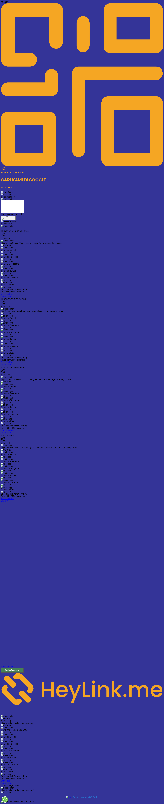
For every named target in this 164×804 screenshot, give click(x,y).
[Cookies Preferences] (5, 799)
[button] (82, 587)
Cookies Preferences (12, 670)
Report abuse (7, 666)
